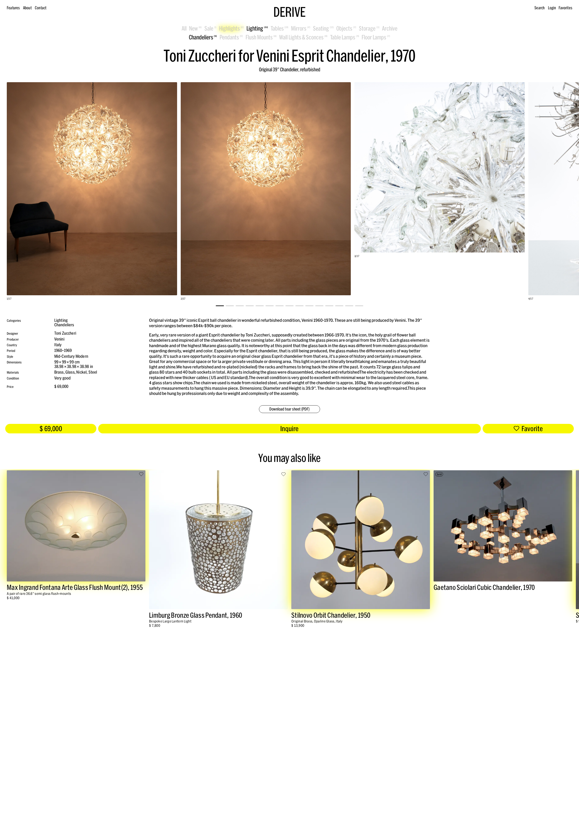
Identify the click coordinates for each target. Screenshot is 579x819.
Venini (59, 339)
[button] (220, 305)
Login (552, 8)
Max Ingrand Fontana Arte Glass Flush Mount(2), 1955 (75, 587)
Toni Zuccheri (65, 333)
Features (13, 8)
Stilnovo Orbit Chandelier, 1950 (330, 615)
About (27, 8)
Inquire (289, 428)
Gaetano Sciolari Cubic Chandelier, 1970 (484, 587)
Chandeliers (64, 324)
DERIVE (289, 12)
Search (539, 8)
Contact (40, 8)
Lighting (61, 320)
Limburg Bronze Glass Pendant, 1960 (195, 615)
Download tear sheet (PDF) (289, 409)
